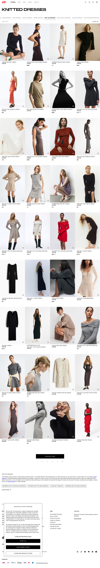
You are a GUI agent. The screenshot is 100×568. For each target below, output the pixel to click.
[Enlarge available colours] (28, 65)
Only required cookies (23, 547)
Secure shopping (55, 524)
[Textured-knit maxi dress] (62, 136)
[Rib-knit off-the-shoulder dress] (87, 89)
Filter (94, 21)
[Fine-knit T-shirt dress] (37, 278)
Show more (5, 489)
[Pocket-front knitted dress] (62, 372)
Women (13, 2)
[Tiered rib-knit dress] (12, 42)
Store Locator (55, 518)
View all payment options (42, 563)
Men (19, 2)
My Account (54, 516)
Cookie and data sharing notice (23, 536)
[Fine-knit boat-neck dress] (12, 136)
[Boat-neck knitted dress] (37, 89)
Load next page (50, 456)
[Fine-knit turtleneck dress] (37, 325)
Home (30, 2)
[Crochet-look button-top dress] (87, 372)
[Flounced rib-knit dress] (62, 420)
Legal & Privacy (55, 520)
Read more (77, 518)
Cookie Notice (54, 526)
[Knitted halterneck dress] (12, 89)
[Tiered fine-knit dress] (87, 420)
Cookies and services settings (23, 553)
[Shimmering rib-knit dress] (62, 184)
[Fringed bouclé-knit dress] (62, 42)
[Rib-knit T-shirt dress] (87, 231)
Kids (24, 2)
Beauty (36, 2)
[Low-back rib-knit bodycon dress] (12, 278)
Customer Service (56, 514)
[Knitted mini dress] (37, 420)
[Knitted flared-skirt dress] (12, 184)
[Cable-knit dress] (87, 42)
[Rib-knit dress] (12, 325)
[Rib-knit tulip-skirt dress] (12, 420)
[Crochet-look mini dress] (87, 278)
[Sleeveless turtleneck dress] (37, 42)
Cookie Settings (55, 528)
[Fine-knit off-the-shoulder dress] (87, 325)
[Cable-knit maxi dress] (62, 325)
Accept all (23, 541)
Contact (53, 522)
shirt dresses (11, 481)
